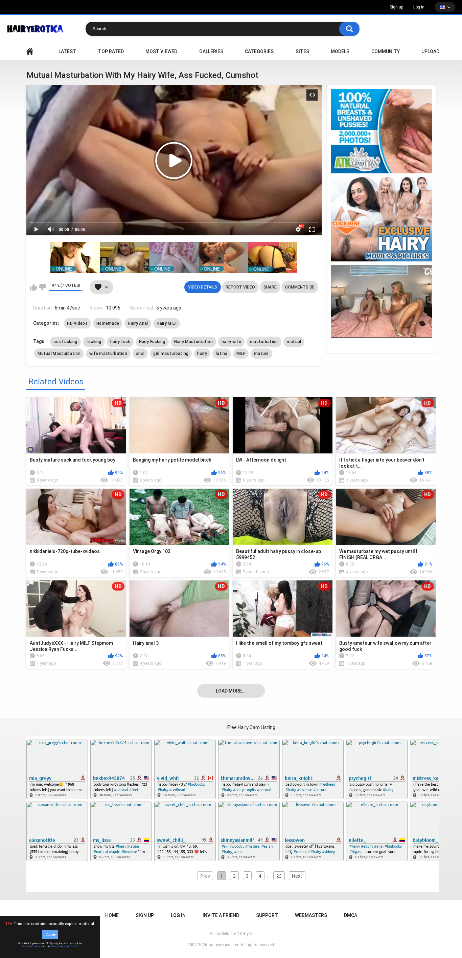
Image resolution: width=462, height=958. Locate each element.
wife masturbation (108, 353)
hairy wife (231, 341)
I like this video (33, 287)
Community (385, 51)
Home (112, 915)
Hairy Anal (138, 323)
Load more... (231, 691)
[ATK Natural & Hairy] (381, 131)
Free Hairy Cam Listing (251, 727)
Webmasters (311, 915)
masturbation (264, 341)
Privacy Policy (58, 946)
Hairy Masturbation (193, 341)
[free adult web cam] (173, 257)
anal (140, 353)
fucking (93, 341)
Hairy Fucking (152, 341)
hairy (202, 353)
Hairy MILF (167, 323)
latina (222, 353)
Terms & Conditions (31, 946)
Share (270, 287)
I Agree (50, 934)
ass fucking (65, 341)
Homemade (107, 323)
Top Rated (111, 51)
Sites (302, 51)
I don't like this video (42, 287)
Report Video (240, 287)
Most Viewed (161, 51)
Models (340, 51)
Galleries (211, 51)
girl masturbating (170, 353)
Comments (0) (300, 287)
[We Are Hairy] (381, 219)
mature (261, 353)
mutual (294, 341)
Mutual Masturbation (59, 353)
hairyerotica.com (224, 944)
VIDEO (29, 51)
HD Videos (77, 323)
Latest (67, 51)
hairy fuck (120, 341)
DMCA (350, 915)
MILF (240, 353)
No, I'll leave (72, 946)
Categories (259, 51)
